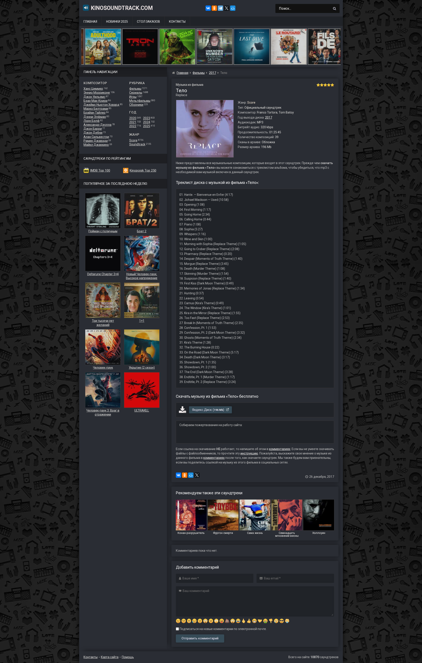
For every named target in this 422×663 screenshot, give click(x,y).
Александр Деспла (97, 124)
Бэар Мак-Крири (95, 101)
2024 (146, 122)
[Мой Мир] (232, 8)
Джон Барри (93, 128)
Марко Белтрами (96, 108)
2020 (132, 118)
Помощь (128, 657)
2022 (132, 126)
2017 (268, 117)
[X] (226, 8)
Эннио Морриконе (97, 92)
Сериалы (135, 92)
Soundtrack (137, 144)
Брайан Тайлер (95, 112)
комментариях (279, 449)
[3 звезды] (325, 85)
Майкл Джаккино (96, 145)
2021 (132, 122)
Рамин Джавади (96, 141)
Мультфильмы (139, 101)
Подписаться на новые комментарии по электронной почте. (223, 629)
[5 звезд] (332, 85)
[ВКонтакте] (208, 8)
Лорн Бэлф (92, 121)
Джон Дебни (93, 132)
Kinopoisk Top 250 (143, 170)
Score (133, 140)
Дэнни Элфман (95, 117)
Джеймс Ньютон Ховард (101, 104)
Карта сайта (109, 657)
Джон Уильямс (94, 97)
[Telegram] (220, 8)
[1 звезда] (318, 85)
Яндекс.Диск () (208, 410)
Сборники (136, 104)
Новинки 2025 (117, 21)
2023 (146, 118)
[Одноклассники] (214, 8)
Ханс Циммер (93, 88)
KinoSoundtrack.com (122, 8)
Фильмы (135, 88)
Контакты (177, 21)
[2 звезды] (322, 85)
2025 (146, 126)
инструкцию (249, 453)
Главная (90, 21)
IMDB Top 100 (100, 170)
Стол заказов (148, 21)
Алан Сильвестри (96, 137)
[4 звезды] (329, 85)
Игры (132, 97)
